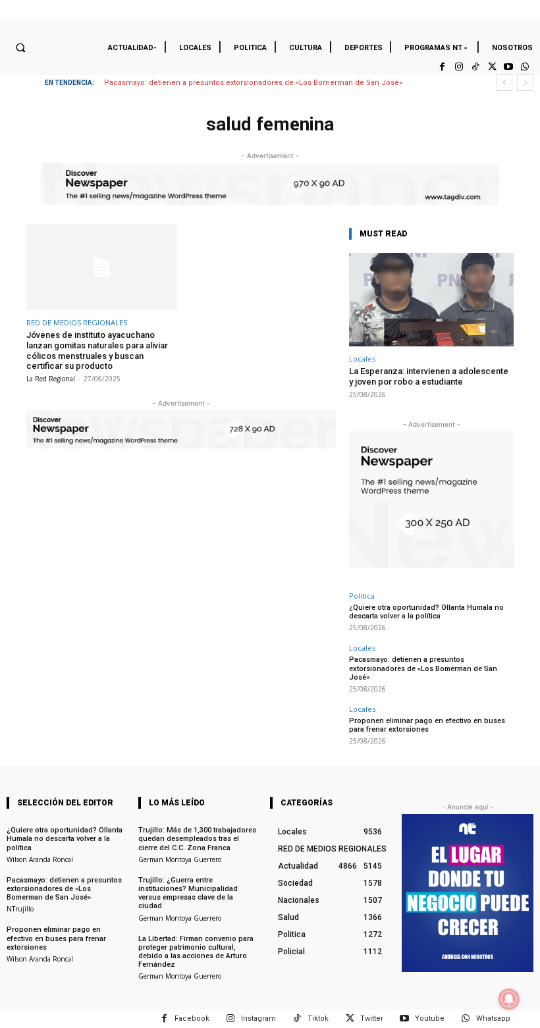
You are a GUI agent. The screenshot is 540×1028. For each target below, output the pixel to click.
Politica (362, 595)
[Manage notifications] (509, 999)
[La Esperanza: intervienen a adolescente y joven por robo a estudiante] (431, 300)
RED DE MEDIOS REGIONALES (76, 322)
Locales (362, 358)
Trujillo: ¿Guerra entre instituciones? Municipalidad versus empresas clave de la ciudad (188, 893)
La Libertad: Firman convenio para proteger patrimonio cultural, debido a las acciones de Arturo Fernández (196, 951)
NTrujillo (20, 908)
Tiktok (318, 1018)
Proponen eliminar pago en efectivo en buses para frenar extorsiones (427, 725)
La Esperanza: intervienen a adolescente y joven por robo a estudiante (428, 376)
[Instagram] (458, 67)
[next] (525, 82)
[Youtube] (508, 67)
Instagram (258, 1018)
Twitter (371, 1018)
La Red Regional (50, 378)
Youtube (430, 1018)
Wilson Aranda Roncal (40, 859)
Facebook (192, 1018)
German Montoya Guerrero (179, 859)
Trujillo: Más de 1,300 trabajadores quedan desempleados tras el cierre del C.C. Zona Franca (197, 839)
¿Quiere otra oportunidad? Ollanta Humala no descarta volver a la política (426, 611)
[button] (20, 47)
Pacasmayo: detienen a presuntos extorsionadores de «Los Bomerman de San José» (253, 82)
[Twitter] (491, 67)
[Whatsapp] (525, 67)
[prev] (504, 82)
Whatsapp (493, 1018)
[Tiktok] (475, 67)
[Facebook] (442, 67)
